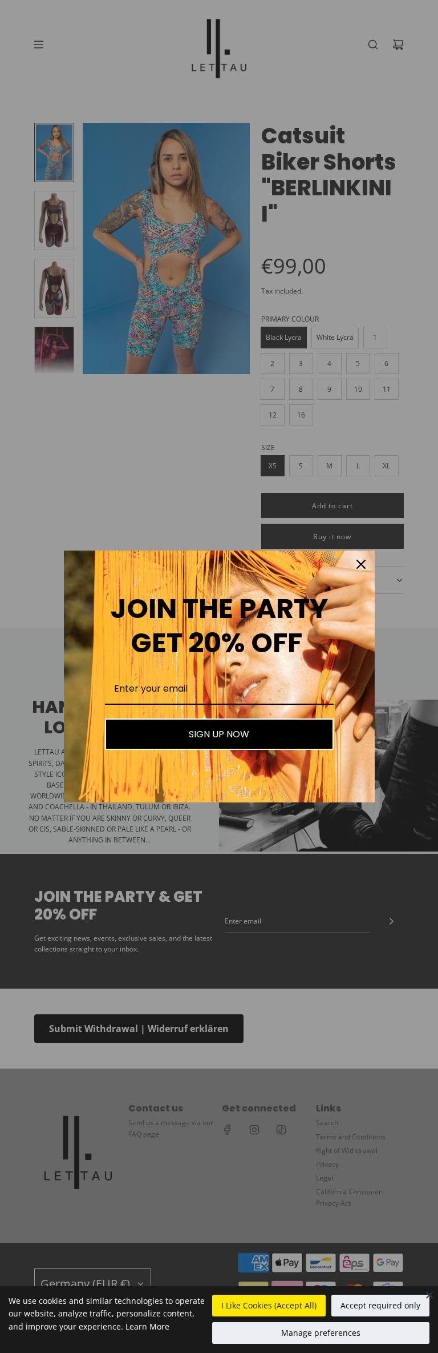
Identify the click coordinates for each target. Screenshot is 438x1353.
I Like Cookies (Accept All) (269, 1305)
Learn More (147, 1326)
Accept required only (380, 1305)
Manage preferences (320, 1332)
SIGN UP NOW (219, 734)
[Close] (429, 1294)
